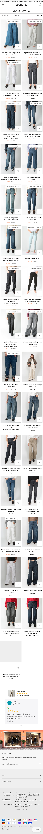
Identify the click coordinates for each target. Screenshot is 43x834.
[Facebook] (3, 829)
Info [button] (3, 775)
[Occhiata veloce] (18, 46)
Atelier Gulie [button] (7, 781)
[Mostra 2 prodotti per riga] (41, 16)
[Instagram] (8, 829)
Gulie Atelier (8, 826)
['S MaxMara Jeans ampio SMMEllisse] (11, 572)
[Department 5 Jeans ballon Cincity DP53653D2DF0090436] (11, 613)
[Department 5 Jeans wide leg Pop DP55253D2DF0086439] (11, 450)
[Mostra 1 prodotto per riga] (38, 16)
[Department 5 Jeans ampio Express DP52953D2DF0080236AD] (11, 407)
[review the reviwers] (8, 708)
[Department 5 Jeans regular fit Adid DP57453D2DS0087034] (11, 656)
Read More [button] (10, 721)
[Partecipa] (39, 763)
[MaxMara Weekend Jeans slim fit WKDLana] (11, 491)
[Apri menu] (5, 4)
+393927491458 (21, 795)
